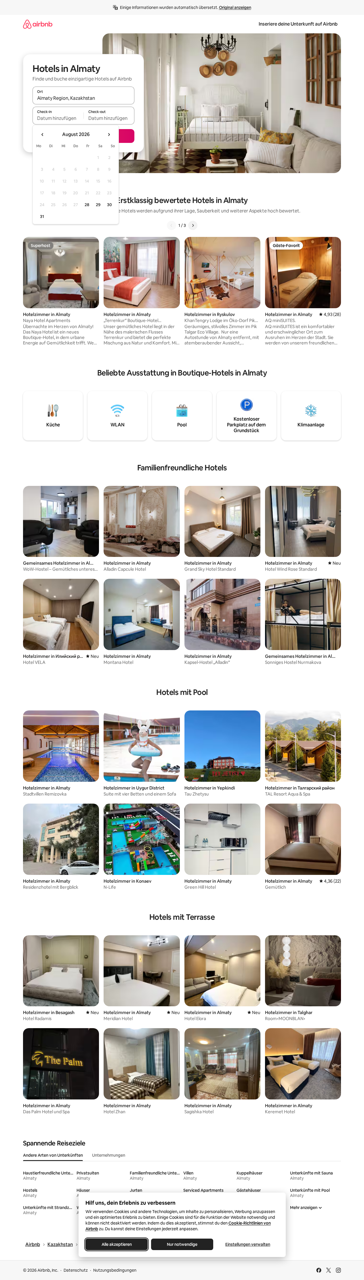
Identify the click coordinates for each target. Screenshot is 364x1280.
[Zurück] (171, 225)
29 (98, 204)
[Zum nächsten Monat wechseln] (108, 134)
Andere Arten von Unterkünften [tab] (53, 1155)
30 (109, 204)
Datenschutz (76, 1270)
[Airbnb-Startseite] (37, 24)
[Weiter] (192, 225)
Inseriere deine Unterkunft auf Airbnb (298, 24)
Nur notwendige (182, 1244)
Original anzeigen (235, 7)
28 (87, 204)
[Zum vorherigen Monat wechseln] (42, 134)
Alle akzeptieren (116, 1244)
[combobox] (83, 98)
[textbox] (58, 118)
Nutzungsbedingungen (114, 1270)
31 (42, 216)
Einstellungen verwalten (247, 1244)
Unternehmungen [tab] (108, 1155)
